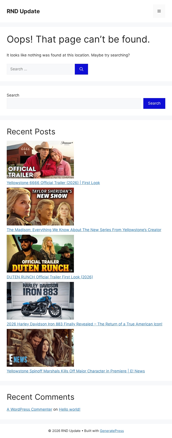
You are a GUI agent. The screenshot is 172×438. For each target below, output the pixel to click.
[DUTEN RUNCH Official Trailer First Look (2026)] (40, 254)
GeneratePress (112, 431)
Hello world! (69, 409)
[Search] (81, 69)
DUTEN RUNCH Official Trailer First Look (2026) (50, 277)
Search (13, 95)
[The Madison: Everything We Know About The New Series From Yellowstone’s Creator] (40, 207)
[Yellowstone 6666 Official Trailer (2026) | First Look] (40, 160)
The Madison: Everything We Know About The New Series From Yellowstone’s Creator (84, 230)
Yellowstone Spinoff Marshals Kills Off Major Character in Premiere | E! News (76, 371)
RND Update (23, 11)
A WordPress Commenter (29, 409)
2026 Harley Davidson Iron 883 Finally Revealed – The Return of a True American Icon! (84, 324)
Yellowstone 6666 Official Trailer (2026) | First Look (53, 182)
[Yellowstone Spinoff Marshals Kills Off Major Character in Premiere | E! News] (40, 348)
